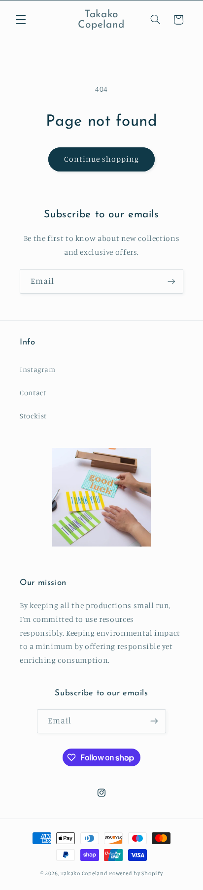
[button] (20, 19)
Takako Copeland (84, 873)
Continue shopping (101, 159)
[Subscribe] (171, 281)
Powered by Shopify (136, 873)
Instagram (38, 369)
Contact (33, 392)
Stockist (33, 415)
